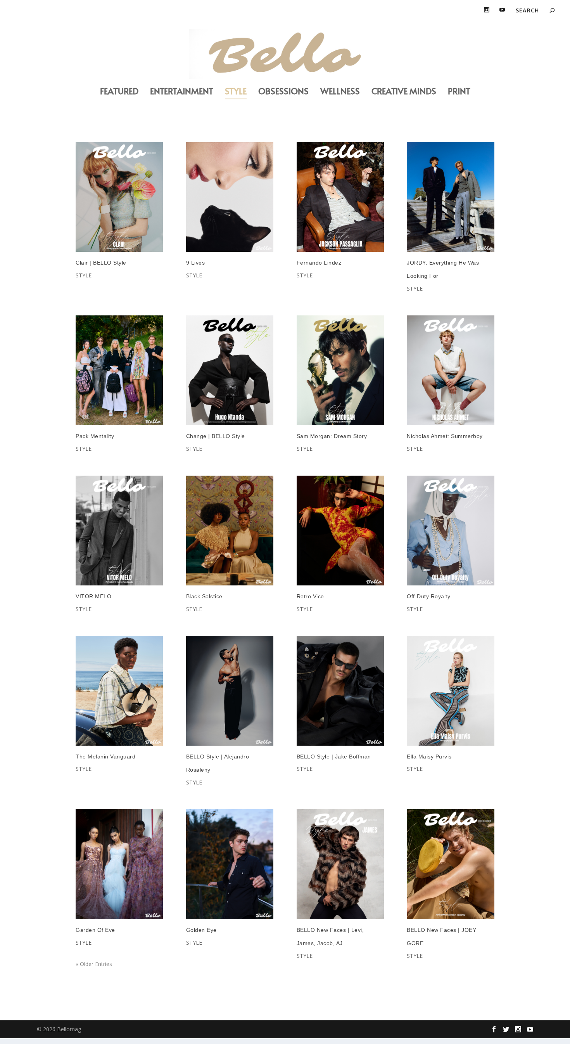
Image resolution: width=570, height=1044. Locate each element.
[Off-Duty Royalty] (450, 530)
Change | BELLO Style (215, 436)
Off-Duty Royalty (428, 596)
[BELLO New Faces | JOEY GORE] (450, 864)
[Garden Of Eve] (119, 864)
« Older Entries (94, 964)
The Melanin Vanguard (105, 756)
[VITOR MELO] (119, 530)
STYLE (236, 92)
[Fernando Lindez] (340, 197)
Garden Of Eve (95, 930)
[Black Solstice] (229, 530)
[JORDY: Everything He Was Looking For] (450, 197)
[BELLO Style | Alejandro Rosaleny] (229, 691)
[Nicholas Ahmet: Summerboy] (450, 370)
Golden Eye (201, 930)
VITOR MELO (93, 596)
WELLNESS (340, 92)
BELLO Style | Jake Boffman (334, 756)
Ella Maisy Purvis (429, 756)
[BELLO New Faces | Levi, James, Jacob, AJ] (340, 864)
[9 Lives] (229, 197)
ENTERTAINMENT (181, 92)
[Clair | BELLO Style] (119, 197)
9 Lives (195, 263)
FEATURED (119, 92)
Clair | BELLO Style (101, 263)
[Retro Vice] (340, 530)
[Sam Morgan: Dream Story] (340, 370)
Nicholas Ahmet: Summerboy (445, 436)
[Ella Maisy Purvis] (450, 691)
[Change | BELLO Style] (229, 370)
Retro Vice (310, 596)
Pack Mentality (95, 436)
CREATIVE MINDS (403, 92)
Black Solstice (204, 596)
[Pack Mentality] (119, 370)
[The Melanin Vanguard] (119, 691)
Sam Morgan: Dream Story (332, 436)
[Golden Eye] (229, 864)
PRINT (459, 92)
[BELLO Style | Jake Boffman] (340, 691)
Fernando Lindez (319, 263)
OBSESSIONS (283, 92)
